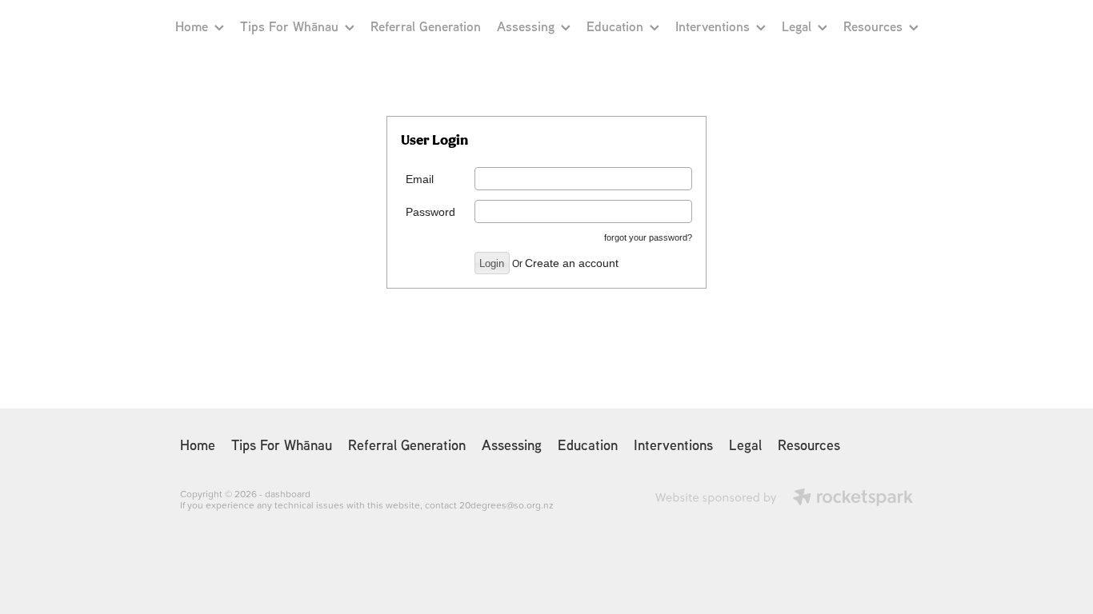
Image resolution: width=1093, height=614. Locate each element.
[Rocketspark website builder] (784, 498)
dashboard (287, 493)
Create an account (572, 263)
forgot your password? (648, 237)
